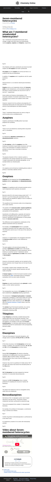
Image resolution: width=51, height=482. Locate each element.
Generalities (17, 8)
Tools (23, 11)
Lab (25, 8)
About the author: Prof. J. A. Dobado (21, 480)
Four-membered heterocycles (10, 471)
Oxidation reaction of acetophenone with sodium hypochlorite (17, 472)
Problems (44, 8)
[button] (29, 12)
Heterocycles (6, 469)
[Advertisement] (17, 54)
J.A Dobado (17, 459)
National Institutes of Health (14, 302)
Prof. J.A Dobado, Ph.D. (11, 28)
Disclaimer (15, 478)
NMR (12, 275)
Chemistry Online (27, 3)
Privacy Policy (33, 478)
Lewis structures (7, 8)
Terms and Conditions (24, 478)
